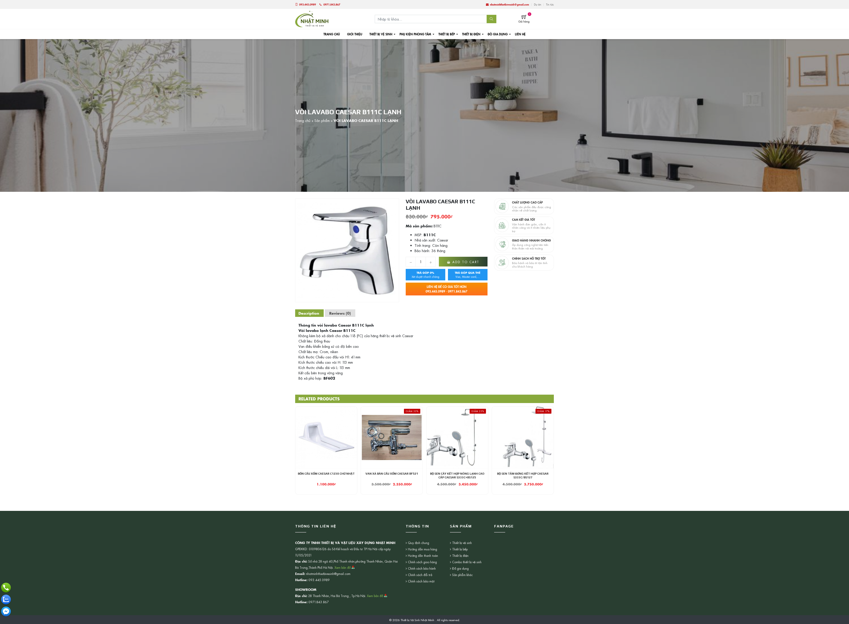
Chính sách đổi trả (420, 575)
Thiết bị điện (471, 34)
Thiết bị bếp (446, 34)
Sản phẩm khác (462, 575)
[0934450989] (6, 599)
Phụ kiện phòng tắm (415, 34)
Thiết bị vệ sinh (380, 34)
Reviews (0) (340, 313)
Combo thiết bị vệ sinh (467, 562)
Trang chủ (331, 34)
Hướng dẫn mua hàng (422, 549)
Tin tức (550, 4)
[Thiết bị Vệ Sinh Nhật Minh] (311, 18)
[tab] (309, 313)
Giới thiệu (354, 34)
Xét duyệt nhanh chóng (425, 275)
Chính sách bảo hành (422, 568)
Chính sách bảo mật (421, 581)
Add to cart (465, 262)
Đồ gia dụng (498, 34)
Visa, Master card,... (467, 275)
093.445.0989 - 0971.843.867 (446, 288)
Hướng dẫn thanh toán (423, 555)
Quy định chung (418, 542)
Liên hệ (520, 34)
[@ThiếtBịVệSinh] (6, 611)
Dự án (537, 4)
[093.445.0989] (6, 587)
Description (308, 313)
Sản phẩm (322, 120)
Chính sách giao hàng (422, 562)
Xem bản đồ (343, 567)
